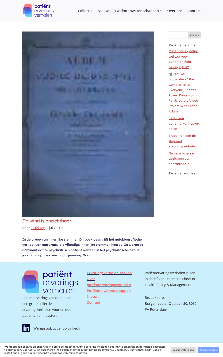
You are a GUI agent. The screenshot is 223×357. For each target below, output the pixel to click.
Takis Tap (38, 227)
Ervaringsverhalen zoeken (109, 273)
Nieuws (104, 11)
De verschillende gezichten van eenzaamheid (181, 158)
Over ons (175, 11)
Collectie (85, 11)
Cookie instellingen (183, 349)
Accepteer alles (208, 349)
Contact (194, 11)
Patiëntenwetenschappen (137, 11)
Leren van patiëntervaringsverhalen (184, 123)
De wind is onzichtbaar (46, 221)
